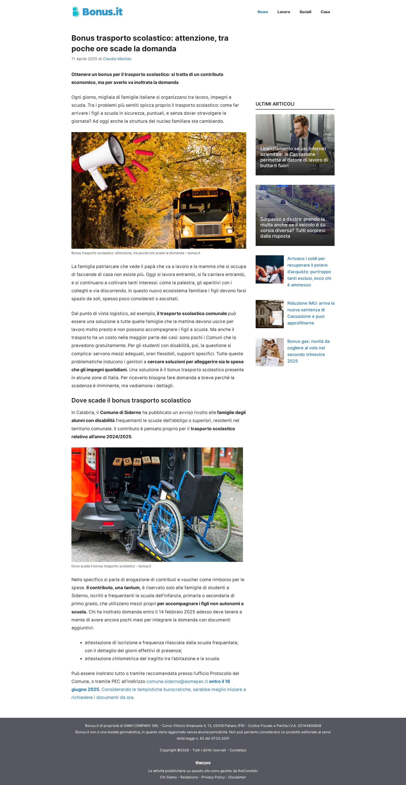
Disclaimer (237, 777)
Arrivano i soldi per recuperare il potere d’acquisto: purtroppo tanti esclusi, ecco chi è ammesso (309, 271)
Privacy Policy (213, 777)
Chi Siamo (168, 777)
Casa (325, 11)
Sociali (305, 11)
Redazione (189, 777)
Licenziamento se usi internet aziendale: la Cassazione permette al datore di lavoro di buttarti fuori (294, 157)
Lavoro (283, 11)
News (263, 11)
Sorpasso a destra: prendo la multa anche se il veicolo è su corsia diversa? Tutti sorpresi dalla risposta (292, 227)
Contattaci (238, 750)
